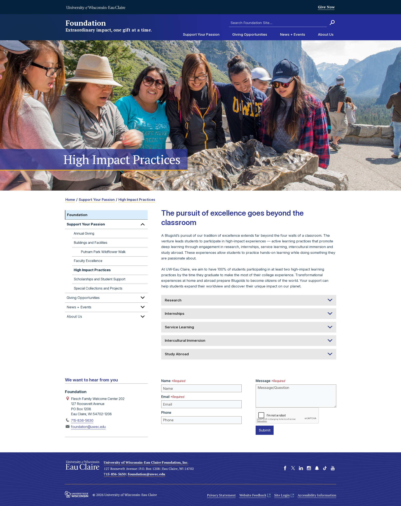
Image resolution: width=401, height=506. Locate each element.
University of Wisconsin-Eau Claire (96, 7)
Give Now (326, 7)
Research (173, 300)
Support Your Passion (201, 35)
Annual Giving (84, 233)
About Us (326, 35)
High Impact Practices (136, 199)
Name (166, 381)
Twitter (293, 468)
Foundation (109, 26)
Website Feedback (252, 495)
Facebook (285, 468)
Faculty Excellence (88, 261)
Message (263, 381)
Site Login (282, 495)
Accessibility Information (317, 495)
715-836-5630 (82, 420)
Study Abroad (177, 354)
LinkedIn (301, 468)
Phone (166, 412)
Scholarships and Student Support (99, 279)
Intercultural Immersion (185, 340)
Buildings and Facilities (90, 242)
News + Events (292, 35)
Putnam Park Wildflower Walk (103, 251)
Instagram (308, 468)
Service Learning (179, 327)
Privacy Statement (221, 495)
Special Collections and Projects (98, 288)
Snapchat (316, 468)
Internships (174, 313)
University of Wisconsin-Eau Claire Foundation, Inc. (146, 462)
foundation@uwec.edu (88, 427)
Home (70, 199)
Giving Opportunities (249, 35)
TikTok (324, 468)
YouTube (332, 468)
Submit (264, 430)
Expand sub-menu (143, 224)
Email (165, 397)
